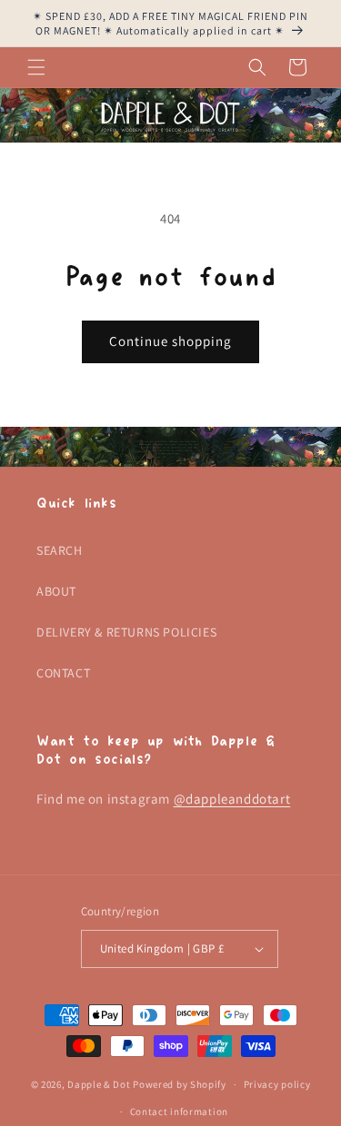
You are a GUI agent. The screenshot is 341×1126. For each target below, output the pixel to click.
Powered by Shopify (179, 1084)
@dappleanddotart (232, 798)
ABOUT (56, 591)
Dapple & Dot (98, 1084)
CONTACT (63, 673)
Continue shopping (170, 341)
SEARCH (59, 550)
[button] (36, 67)
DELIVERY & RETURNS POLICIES (126, 632)
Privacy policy (277, 1084)
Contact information (179, 1111)
